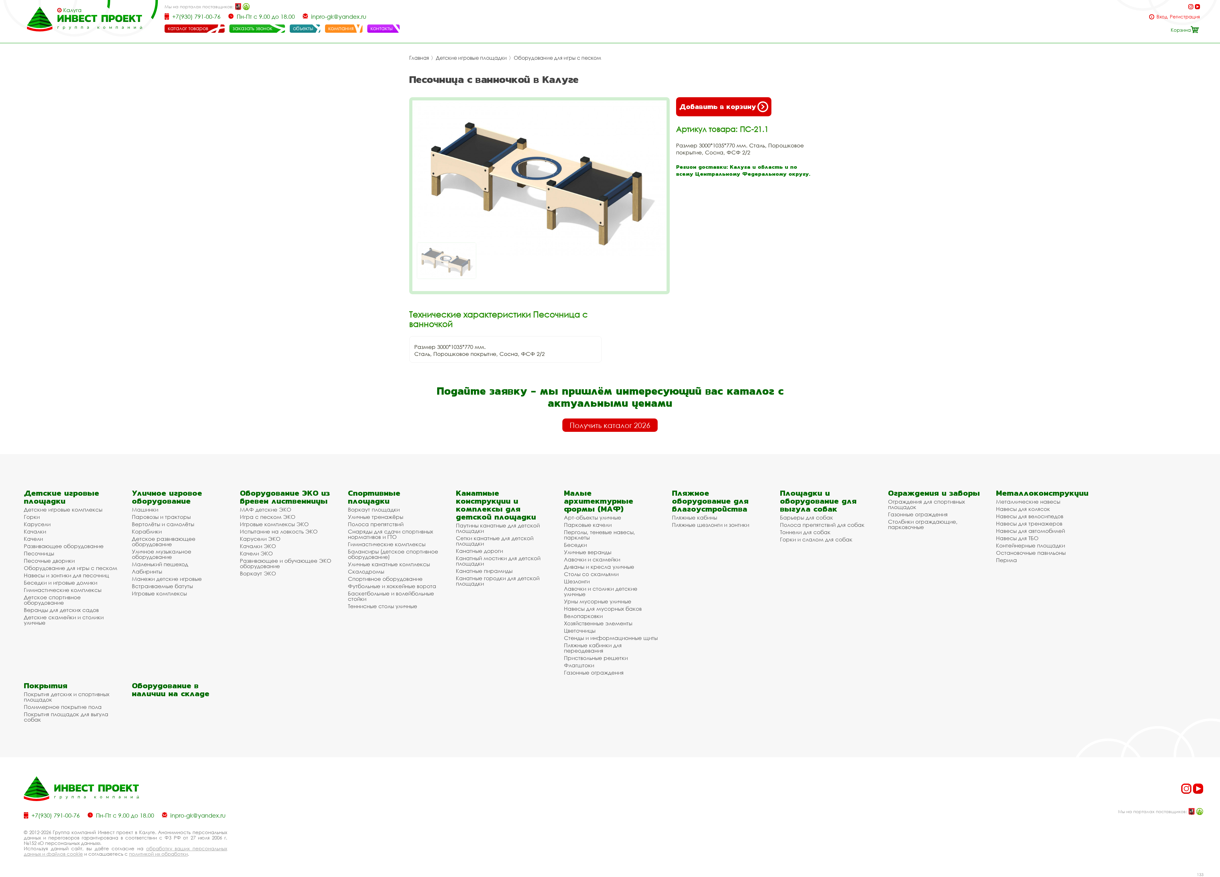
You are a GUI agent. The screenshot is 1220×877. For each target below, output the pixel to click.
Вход (1162, 16)
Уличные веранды (587, 552)
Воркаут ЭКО (258, 573)
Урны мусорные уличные (597, 601)
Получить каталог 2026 (610, 425)
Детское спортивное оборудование (52, 600)
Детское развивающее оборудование (163, 541)
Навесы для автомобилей (1030, 531)
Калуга (72, 10)
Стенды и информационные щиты (611, 638)
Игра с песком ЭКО (267, 517)
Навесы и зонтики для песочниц (66, 575)
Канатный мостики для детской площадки (498, 560)
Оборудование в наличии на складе (170, 689)
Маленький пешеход (160, 564)
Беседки (575, 544)
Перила (1006, 560)
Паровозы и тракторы (161, 517)
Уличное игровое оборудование (167, 497)
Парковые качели (588, 524)
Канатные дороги (479, 551)
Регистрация (1185, 16)
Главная (419, 58)
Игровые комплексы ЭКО (274, 524)
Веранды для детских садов (61, 610)
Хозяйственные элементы (598, 623)
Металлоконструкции (1042, 493)
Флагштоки (579, 665)
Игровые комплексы (159, 593)
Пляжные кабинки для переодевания (593, 647)
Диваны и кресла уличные (599, 566)
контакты (381, 28)
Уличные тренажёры (375, 517)
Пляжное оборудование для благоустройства (710, 501)
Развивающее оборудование (64, 546)
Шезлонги (577, 581)
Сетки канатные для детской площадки (494, 540)
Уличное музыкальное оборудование (161, 554)
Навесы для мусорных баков (603, 608)
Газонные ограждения (594, 672)
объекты (303, 28)
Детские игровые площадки (471, 58)
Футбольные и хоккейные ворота (392, 586)
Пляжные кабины (694, 517)
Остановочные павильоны (1031, 552)
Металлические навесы (1028, 501)
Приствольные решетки (596, 658)
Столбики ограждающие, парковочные (923, 524)
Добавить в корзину (717, 106)
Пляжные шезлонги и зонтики (710, 524)
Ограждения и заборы (934, 493)
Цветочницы (579, 630)
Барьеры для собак (806, 517)
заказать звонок (252, 28)
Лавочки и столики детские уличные (600, 591)
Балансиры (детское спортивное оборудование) (393, 554)
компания (341, 28)
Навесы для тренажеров (1029, 523)
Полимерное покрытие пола (63, 707)
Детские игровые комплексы (63, 509)
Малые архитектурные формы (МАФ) (598, 501)
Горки (32, 517)
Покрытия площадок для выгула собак (66, 716)
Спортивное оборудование (385, 578)
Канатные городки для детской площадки (497, 580)
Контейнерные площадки (1030, 545)
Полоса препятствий (375, 524)
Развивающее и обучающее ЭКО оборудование (285, 563)
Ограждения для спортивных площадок (926, 504)
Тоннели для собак (805, 532)
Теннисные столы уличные (382, 606)
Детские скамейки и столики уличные (64, 620)
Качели (33, 538)
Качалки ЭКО (258, 546)
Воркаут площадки (374, 509)
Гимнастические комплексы (62, 590)
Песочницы (39, 553)
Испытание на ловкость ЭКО (279, 531)
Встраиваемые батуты (162, 586)
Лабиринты (147, 571)
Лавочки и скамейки (592, 559)
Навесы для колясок (1023, 509)
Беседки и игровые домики (60, 582)
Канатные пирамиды (484, 571)
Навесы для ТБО (1017, 538)
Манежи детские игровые (167, 578)
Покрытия (45, 686)
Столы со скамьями (591, 574)
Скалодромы (366, 571)
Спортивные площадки (374, 497)
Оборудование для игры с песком (557, 58)
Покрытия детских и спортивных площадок (66, 696)
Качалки (35, 531)
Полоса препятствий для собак (822, 524)
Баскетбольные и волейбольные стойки (391, 596)
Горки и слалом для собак (816, 539)
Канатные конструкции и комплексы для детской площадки (496, 505)
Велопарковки (583, 616)
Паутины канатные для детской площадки (498, 528)
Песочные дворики (49, 560)
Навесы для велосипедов (1029, 516)
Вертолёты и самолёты (163, 524)
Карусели (37, 524)
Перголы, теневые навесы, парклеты (599, 534)
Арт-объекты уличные (592, 517)
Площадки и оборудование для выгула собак (818, 501)
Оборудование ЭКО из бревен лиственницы (285, 497)
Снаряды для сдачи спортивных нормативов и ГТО (390, 534)
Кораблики (147, 531)
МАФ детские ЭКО (265, 509)
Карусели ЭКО (260, 538)
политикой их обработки (158, 854)
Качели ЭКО (256, 553)
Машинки (145, 509)
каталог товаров (188, 28)
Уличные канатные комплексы (389, 564)
